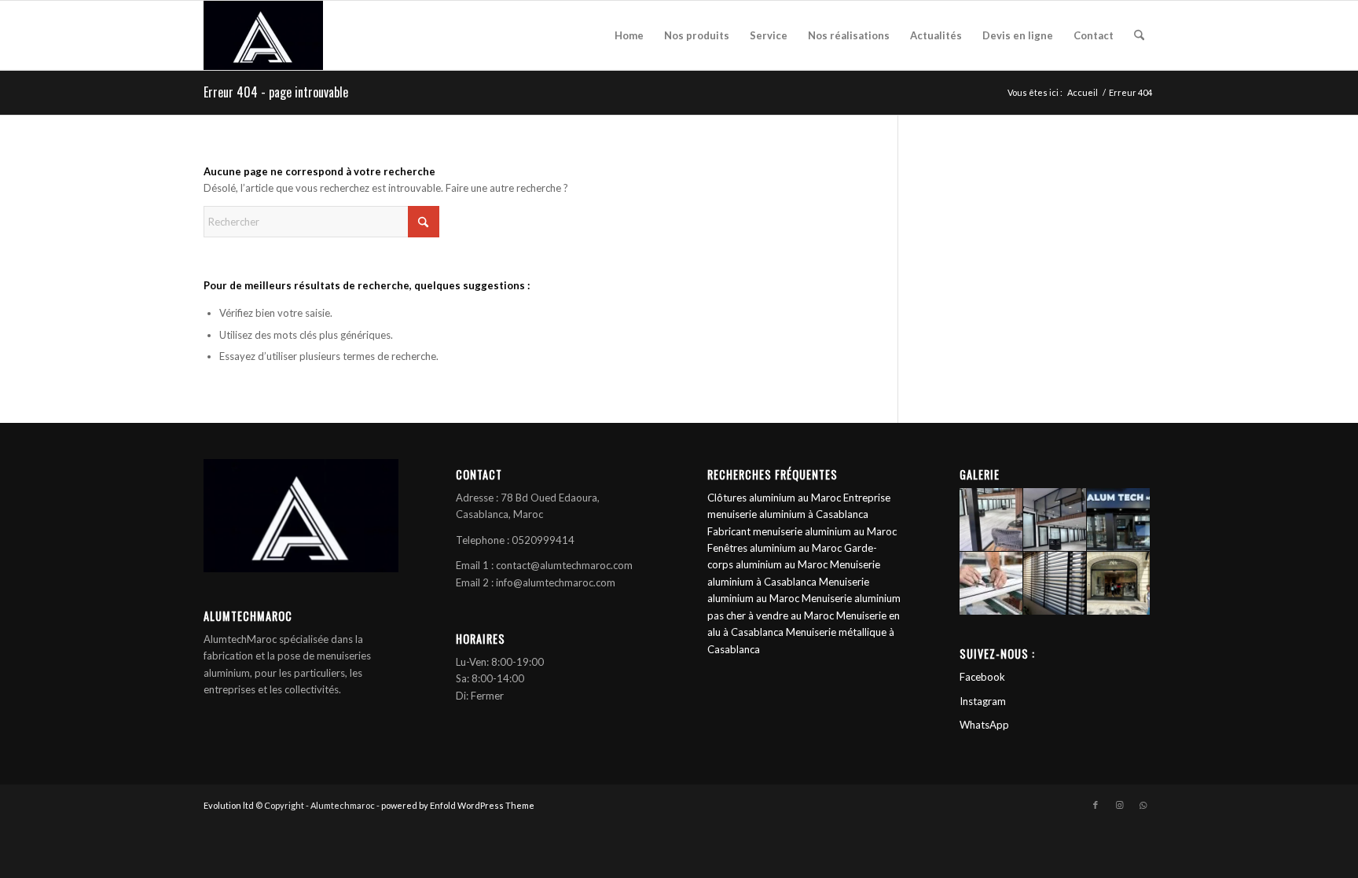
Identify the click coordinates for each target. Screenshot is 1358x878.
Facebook (982, 676)
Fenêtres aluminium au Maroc (774, 548)
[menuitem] (629, 35)
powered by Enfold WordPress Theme (457, 805)
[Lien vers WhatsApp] (1142, 805)
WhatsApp (984, 724)
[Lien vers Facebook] (1095, 805)
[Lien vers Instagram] (1119, 805)
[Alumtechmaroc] (263, 35)
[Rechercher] (1139, 35)
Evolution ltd (229, 805)
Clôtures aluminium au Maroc (774, 497)
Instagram (983, 701)
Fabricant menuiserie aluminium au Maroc (802, 531)
